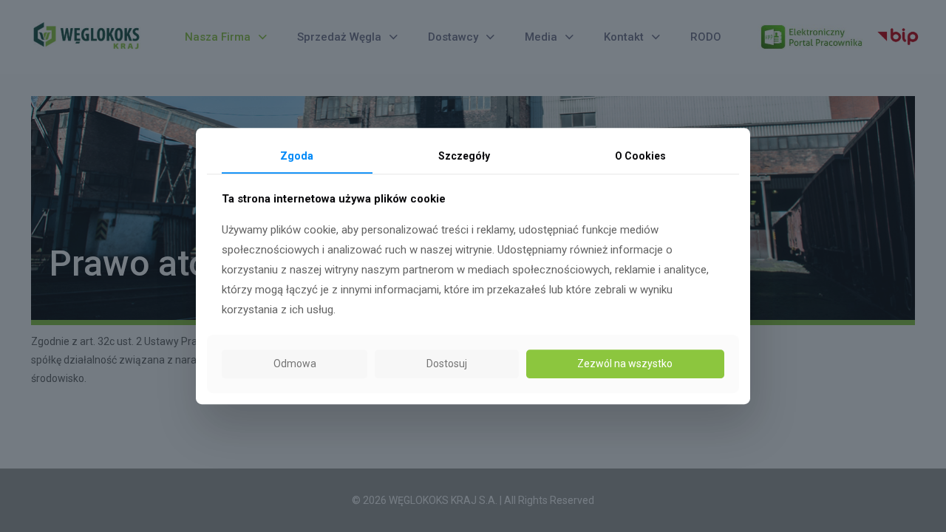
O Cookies (640, 156)
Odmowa (294, 363)
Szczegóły (464, 156)
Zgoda (296, 156)
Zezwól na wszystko (625, 363)
